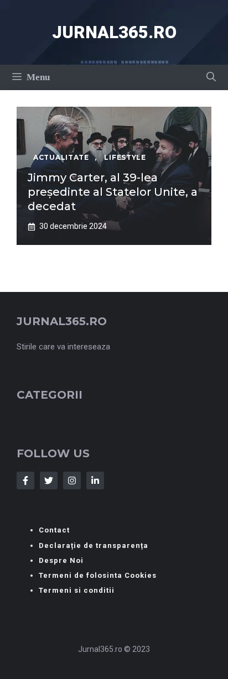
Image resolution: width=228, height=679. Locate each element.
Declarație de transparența (93, 545)
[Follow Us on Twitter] (49, 480)
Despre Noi (61, 560)
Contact (54, 530)
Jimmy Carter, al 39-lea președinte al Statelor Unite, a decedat (113, 192)
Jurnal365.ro (114, 32)
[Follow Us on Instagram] (72, 480)
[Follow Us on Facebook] (25, 480)
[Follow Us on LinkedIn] (95, 480)
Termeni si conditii (77, 590)
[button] (211, 77)
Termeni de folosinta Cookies (98, 575)
